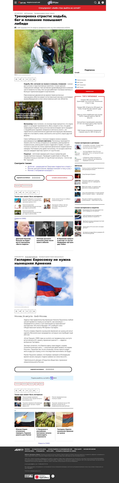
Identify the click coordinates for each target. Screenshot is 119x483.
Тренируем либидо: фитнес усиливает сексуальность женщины (60, 206)
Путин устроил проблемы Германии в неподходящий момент (93, 169)
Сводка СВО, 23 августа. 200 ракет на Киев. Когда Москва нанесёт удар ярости (89, 108)
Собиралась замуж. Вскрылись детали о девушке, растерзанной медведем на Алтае (92, 159)
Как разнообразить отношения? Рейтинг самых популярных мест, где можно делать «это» (32, 200)
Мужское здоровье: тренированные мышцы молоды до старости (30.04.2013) (31, 212)
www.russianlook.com (24, 75)
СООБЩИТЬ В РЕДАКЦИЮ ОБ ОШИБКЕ (66, 451)
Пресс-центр (77, 449)
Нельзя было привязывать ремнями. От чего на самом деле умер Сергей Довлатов (89, 123)
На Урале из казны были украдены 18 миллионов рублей (93, 233)
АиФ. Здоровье (81, 85)
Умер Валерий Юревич (88, 174)
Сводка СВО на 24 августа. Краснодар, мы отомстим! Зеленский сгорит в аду (89, 101)
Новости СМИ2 (20, 218)
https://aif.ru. (30, 468)
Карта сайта (50, 451)
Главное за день (81, 80)
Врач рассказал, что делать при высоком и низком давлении (91, 187)
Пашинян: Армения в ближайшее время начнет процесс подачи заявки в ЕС (32, 404)
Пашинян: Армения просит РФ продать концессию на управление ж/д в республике (61, 404)
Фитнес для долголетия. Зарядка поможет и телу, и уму (49, 168)
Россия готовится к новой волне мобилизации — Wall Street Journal (92, 199)
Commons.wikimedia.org (22, 307)
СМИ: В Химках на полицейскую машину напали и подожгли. (92, 216)
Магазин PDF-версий (89, 449)
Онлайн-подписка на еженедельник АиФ (60, 449)
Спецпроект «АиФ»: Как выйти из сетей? (59, 8)
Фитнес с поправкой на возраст (40, 170)
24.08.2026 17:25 (19, 256)
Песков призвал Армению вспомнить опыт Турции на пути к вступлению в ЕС (32, 398)
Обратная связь (29, 451)
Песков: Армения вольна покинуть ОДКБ (59, 397)
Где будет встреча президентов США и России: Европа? (93, 222)
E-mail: (77, 72)
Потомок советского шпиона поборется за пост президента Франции (91, 182)
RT (50, 325)
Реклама (27, 449)
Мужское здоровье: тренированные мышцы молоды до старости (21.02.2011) (31, 206)
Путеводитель (40, 451)
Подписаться (89, 91)
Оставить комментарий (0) (59, 177)
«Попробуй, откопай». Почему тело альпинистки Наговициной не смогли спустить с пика (93, 147)
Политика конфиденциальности (33, 471)
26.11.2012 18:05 (19, 13)
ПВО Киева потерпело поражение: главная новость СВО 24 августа (90, 131)
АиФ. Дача (80, 82)
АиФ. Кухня (80, 87)
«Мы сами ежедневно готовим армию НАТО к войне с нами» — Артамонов (93, 193)
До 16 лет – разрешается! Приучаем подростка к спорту (49, 166)
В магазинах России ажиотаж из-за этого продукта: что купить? (93, 210)
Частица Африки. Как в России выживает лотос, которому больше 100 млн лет (93, 153)
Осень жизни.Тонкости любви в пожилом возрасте (61, 199)
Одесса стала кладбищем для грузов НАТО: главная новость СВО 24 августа (89, 116)
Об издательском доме (39, 449)
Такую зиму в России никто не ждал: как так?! (93, 227)
